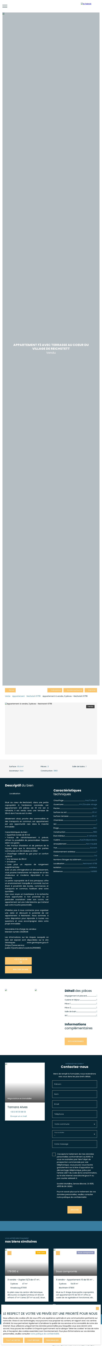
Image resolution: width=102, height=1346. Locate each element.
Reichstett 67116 (34, 696)
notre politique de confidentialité (44, 1334)
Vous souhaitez (59, 1132)
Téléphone (59, 1114)
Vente (7, 696)
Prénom (57, 1084)
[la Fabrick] (91, 6)
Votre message (61, 1144)
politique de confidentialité (74, 1197)
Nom (56, 1094)
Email (56, 1104)
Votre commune (61, 1124)
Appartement (18, 696)
